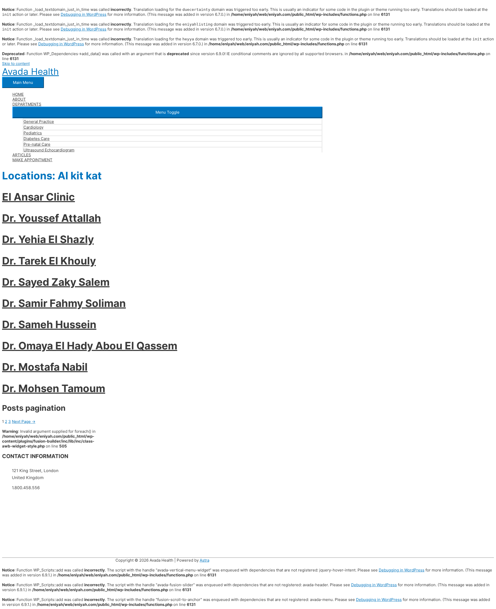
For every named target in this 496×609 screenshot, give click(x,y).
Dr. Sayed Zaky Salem (56, 282)
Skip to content (16, 63)
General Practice (39, 121)
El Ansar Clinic (38, 196)
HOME (18, 94)
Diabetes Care (37, 138)
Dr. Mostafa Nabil (45, 367)
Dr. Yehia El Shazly (48, 239)
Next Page (23, 421)
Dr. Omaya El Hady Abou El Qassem (89, 345)
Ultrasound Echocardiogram (49, 150)
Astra (204, 560)
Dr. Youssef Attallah (51, 218)
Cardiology (33, 127)
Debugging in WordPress (83, 14)
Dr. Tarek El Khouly (49, 260)
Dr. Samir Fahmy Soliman (64, 303)
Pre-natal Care (37, 144)
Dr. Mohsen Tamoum (53, 388)
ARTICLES (21, 154)
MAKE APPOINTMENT (32, 159)
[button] (167, 112)
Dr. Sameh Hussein (49, 324)
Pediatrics (33, 132)
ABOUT (19, 99)
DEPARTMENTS (26, 104)
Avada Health (30, 71)
